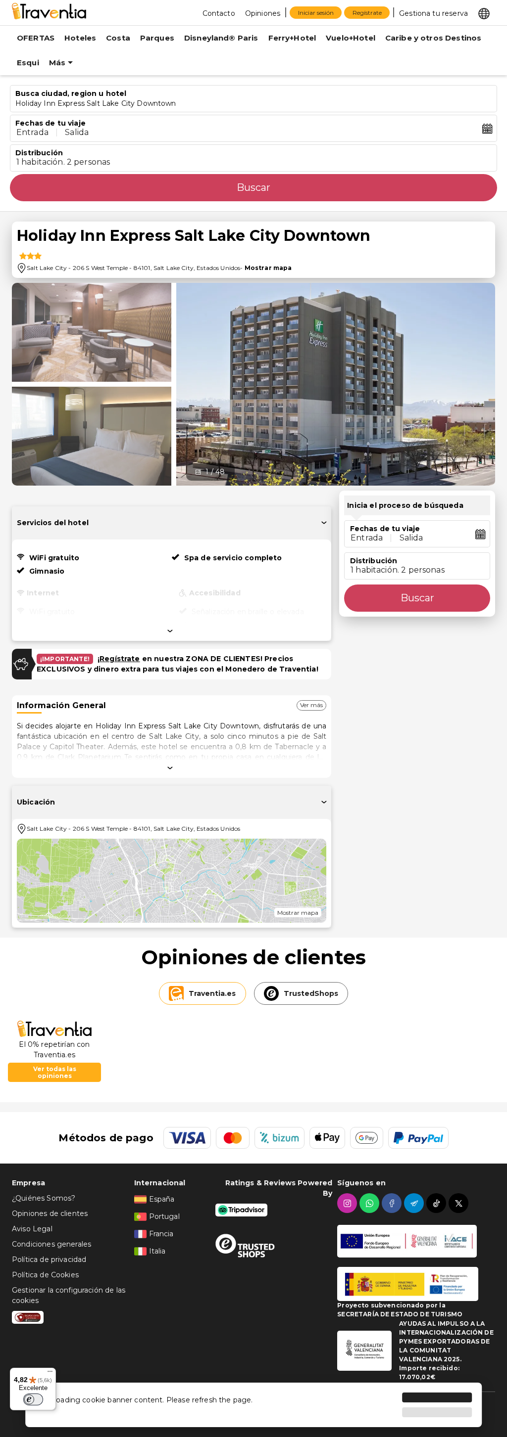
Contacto (219, 13)
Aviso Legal (32, 1228)
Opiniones (262, 13)
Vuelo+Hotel (350, 38)
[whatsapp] (370, 1203)
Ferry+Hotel (292, 38)
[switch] (33, 1399)
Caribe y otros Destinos (433, 38)
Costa (118, 38)
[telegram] (415, 1203)
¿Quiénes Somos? (43, 1198)
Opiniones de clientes (50, 1213)
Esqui (28, 62)
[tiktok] (437, 1203)
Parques (157, 38)
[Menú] (50, 1374)
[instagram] (348, 1203)
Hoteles (80, 38)
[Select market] (484, 12)
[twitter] (460, 1203)
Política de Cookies (45, 1274)
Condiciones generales (51, 1244)
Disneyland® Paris (221, 38)
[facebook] (393, 1203)
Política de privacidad (49, 1259)
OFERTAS (35, 38)
